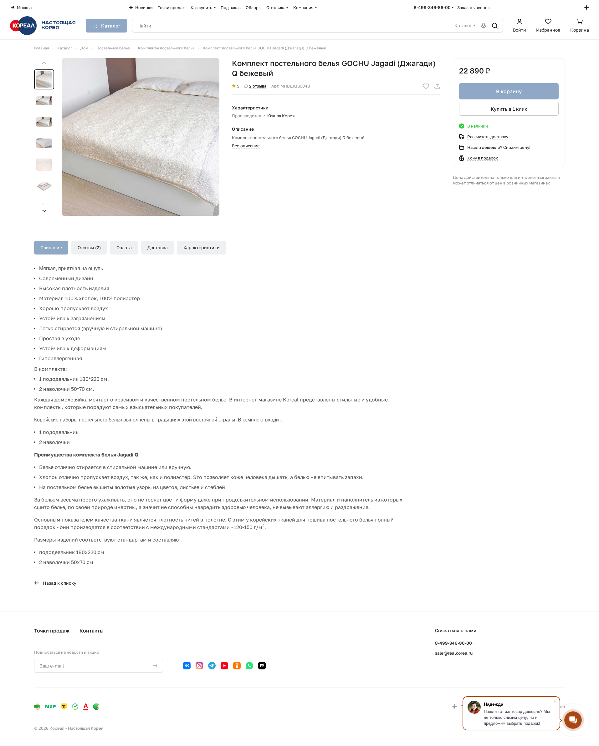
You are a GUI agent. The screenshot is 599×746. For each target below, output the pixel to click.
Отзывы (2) (89, 247)
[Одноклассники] (237, 665)
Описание (51, 247)
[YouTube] (224, 665)
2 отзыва (257, 85)
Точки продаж (51, 631)
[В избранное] (426, 86)
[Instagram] (199, 665)
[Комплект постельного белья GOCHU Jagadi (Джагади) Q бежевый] (140, 137)
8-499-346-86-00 (432, 7)
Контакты (91, 631)
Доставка (157, 247)
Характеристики (201, 247)
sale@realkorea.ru (454, 653)
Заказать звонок (473, 7)
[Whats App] (249, 665)
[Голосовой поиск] (483, 26)
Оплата (124, 247)
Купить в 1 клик (509, 109)
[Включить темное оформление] (586, 7)
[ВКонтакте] (187, 665)
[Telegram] (212, 665)
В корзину (509, 91)
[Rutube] (262, 665)
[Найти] (495, 26)
